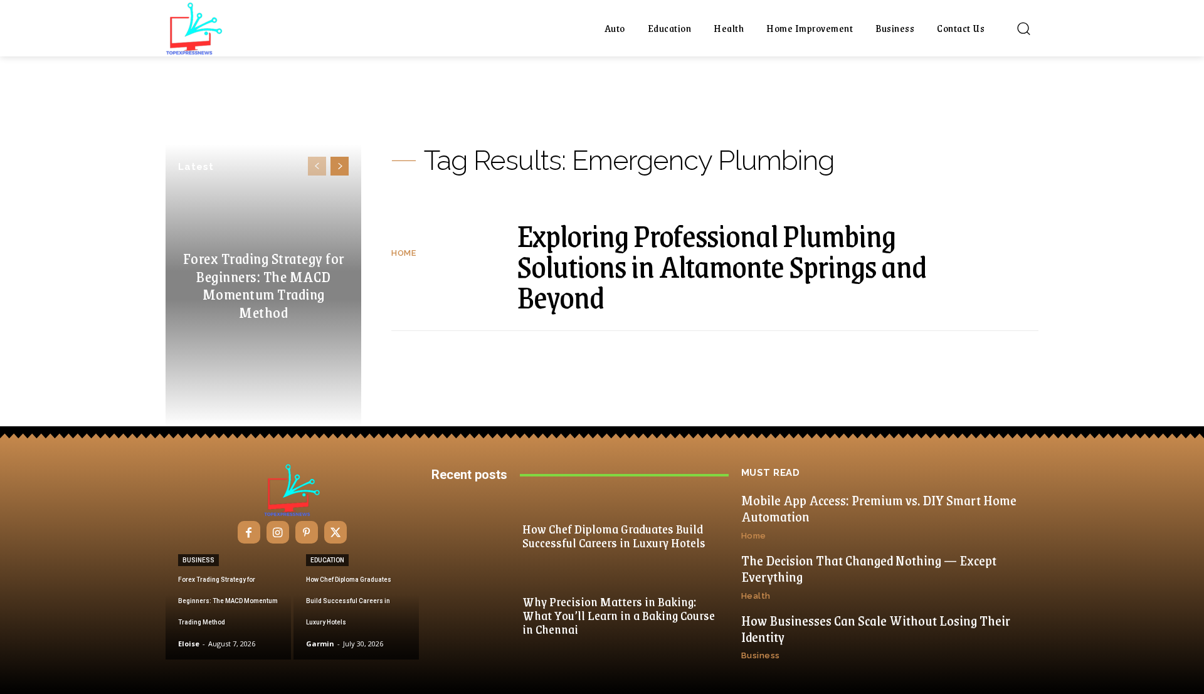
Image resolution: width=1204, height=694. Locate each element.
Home (403, 253)
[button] (1023, 28)
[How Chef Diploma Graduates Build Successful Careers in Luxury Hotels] (356, 606)
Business (198, 560)
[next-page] (339, 166)
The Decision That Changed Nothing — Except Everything (868, 568)
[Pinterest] (306, 532)
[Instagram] (278, 532)
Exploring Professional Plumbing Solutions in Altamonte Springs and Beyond (721, 265)
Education (327, 560)
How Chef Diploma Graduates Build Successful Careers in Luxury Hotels (613, 535)
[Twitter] (335, 532)
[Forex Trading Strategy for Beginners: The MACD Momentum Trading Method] (228, 606)
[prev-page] (317, 166)
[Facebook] (249, 532)
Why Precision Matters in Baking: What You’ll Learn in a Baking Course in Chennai (618, 615)
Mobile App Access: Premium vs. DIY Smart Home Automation (879, 508)
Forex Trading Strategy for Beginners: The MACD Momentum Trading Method (263, 285)
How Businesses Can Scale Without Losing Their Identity (875, 628)
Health (756, 596)
